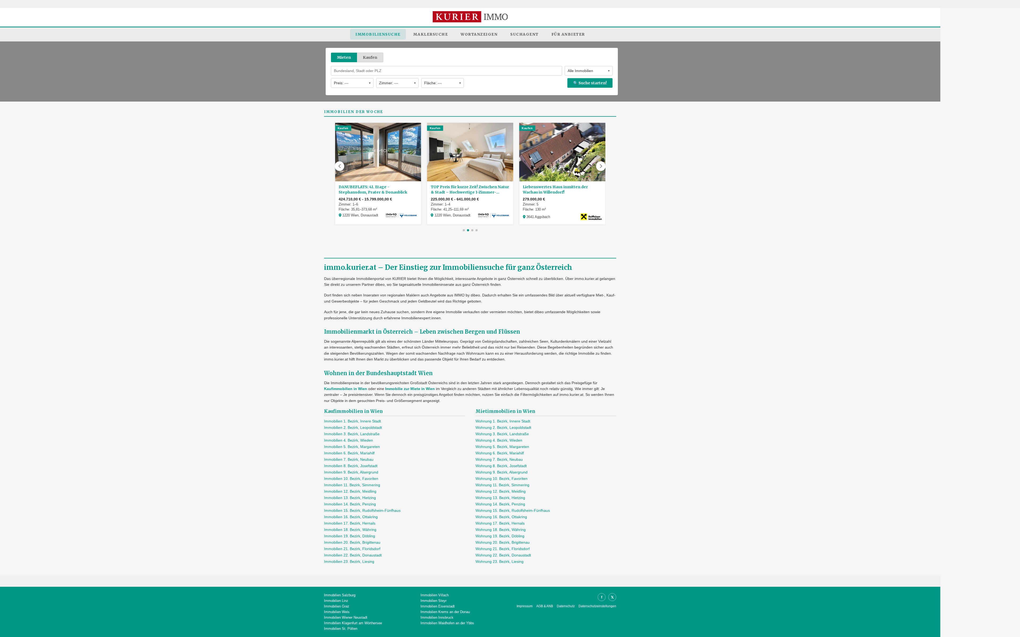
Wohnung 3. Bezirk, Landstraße (502, 434)
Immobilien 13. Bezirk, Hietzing (350, 498)
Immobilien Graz (336, 606)
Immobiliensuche (378, 34)
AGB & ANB (544, 606)
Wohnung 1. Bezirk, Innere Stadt (502, 421)
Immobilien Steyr (433, 601)
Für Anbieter (568, 34)
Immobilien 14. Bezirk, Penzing (350, 504)
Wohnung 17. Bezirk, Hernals (500, 523)
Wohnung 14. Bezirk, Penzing (500, 504)
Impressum (525, 606)
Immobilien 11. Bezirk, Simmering (352, 485)
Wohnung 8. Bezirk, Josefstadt (501, 466)
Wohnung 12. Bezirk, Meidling (500, 491)
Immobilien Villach (434, 595)
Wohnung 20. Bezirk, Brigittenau (502, 542)
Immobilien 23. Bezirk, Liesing (349, 561)
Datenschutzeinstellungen (597, 606)
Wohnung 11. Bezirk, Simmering (502, 485)
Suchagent (524, 34)
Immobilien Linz (336, 601)
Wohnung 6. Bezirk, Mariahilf (499, 453)
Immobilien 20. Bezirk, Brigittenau (352, 542)
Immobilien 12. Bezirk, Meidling (350, 491)
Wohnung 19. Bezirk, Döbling (499, 536)
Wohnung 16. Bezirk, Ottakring (501, 517)
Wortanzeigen (479, 34)
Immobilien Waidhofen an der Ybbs (447, 623)
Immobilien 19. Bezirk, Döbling (349, 536)
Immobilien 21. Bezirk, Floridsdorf (352, 549)
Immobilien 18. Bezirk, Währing (350, 529)
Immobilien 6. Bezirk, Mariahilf (349, 453)
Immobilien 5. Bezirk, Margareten (352, 447)
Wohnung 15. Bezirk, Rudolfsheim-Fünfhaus (512, 510)
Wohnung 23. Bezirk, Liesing (499, 561)
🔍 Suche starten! (590, 83)
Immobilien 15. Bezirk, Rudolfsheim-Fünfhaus (362, 510)
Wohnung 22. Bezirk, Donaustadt (503, 555)
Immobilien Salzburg (339, 595)
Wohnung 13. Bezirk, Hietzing (500, 498)
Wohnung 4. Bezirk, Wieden (498, 440)
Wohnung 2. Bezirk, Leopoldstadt (503, 427)
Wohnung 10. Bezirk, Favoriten (501, 478)
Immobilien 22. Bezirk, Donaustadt (353, 555)
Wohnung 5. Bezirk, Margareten (502, 447)
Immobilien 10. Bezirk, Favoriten (351, 478)
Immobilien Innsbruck (436, 617)
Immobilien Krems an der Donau (445, 612)
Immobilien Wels (337, 612)
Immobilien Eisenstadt (437, 606)
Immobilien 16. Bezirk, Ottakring (351, 517)
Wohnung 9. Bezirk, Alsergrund (501, 472)
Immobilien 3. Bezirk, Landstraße (352, 434)
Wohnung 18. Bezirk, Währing (500, 529)
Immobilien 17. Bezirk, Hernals (349, 523)
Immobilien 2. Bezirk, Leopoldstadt (353, 427)
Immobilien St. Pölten (340, 629)
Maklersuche (430, 34)
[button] (339, 166)
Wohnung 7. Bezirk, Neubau (499, 459)
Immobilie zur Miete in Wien (410, 389)
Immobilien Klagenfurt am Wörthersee (353, 623)
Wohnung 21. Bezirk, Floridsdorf (502, 549)
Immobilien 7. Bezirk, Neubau (348, 459)
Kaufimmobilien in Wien (345, 389)
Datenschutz (566, 606)
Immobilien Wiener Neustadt (345, 617)
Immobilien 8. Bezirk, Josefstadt (350, 466)
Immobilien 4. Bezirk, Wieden (348, 440)
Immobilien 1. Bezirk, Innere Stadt (352, 421)
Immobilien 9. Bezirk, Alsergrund (351, 472)
